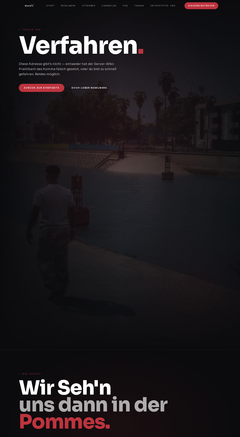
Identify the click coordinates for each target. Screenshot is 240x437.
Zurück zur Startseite (41, 87)
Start (50, 5)
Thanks (139, 5)
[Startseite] (30, 6)
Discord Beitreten (201, 5)
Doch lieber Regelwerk (89, 87)
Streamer (88, 5)
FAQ (125, 5)
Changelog (109, 5)
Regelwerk (68, 5)
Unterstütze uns (163, 5)
